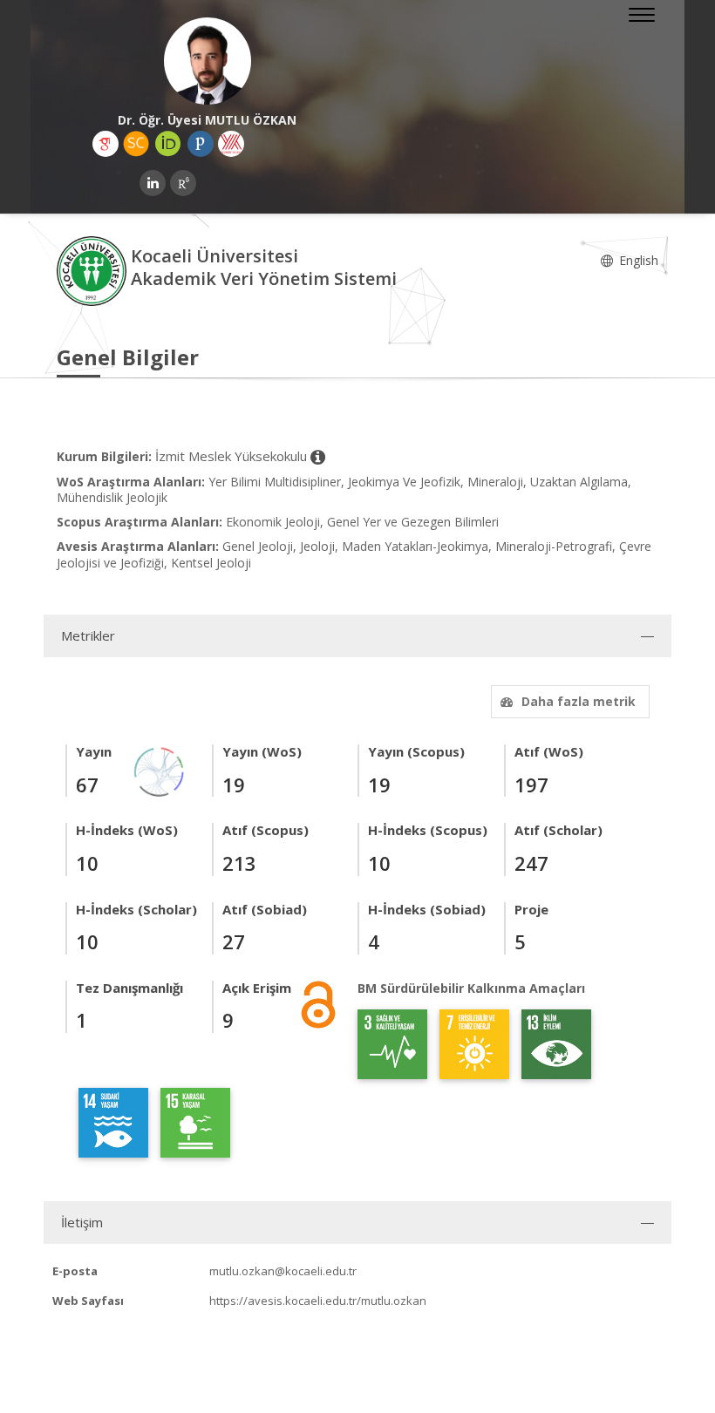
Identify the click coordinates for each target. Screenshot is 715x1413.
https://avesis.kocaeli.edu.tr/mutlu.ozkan (317, 1300)
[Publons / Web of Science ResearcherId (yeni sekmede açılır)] (200, 144)
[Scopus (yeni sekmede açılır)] (136, 144)
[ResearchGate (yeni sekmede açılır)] (183, 183)
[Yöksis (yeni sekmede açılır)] (231, 144)
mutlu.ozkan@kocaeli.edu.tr (283, 1271)
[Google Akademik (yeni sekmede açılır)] (105, 144)
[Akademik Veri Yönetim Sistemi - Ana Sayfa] (94, 270)
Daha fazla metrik (578, 701)
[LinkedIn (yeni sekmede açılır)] (153, 183)
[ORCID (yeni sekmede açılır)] (168, 144)
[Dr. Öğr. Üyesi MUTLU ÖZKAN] (207, 61)
